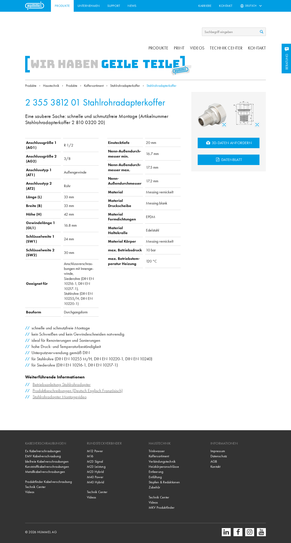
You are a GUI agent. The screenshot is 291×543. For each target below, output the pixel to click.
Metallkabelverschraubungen (45, 471)
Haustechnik (51, 85)
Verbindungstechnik (162, 461)
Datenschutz (218, 456)
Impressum (217, 451)
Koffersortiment (94, 85)
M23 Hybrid (95, 471)
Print (179, 48)
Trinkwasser (157, 451)
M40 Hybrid (95, 482)
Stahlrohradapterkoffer (125, 85)
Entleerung (156, 471)
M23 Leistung (96, 466)
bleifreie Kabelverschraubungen (47, 461)
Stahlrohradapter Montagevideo (59, 397)
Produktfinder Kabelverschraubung (48, 481)
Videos (197, 48)
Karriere (205, 6)
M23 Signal (95, 461)
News (132, 6)
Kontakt (225, 6)
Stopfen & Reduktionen (164, 482)
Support (113, 6)
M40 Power (95, 477)
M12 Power (95, 451)
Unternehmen (89, 6)
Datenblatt (231, 159)
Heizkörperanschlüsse (164, 466)
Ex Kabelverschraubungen (43, 451)
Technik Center (226, 48)
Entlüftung (155, 477)
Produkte (62, 6)
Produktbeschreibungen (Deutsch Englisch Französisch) (78, 390)
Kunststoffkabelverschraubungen (47, 466)
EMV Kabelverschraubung (43, 456)
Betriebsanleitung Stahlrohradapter (62, 384)
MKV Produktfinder (161, 507)
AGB (213, 461)
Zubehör (154, 487)
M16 (90, 456)
